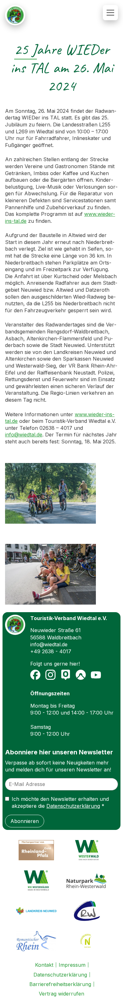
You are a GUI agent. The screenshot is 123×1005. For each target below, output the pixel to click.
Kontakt (44, 965)
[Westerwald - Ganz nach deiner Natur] (87, 850)
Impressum (72, 965)
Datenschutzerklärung (73, 806)
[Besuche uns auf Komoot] (81, 675)
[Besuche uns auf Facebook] (35, 675)
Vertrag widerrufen (61, 993)
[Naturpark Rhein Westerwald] (87, 880)
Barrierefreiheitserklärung (60, 984)
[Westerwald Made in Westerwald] (36, 880)
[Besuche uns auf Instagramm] (50, 675)
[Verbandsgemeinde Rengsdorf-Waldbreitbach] (87, 911)
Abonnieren (24, 821)
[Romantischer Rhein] (36, 941)
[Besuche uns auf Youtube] (96, 675)
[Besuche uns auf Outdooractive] (66, 675)
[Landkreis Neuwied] (36, 911)
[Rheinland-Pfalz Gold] (36, 850)
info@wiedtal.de (23, 434)
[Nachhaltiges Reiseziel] (87, 941)
